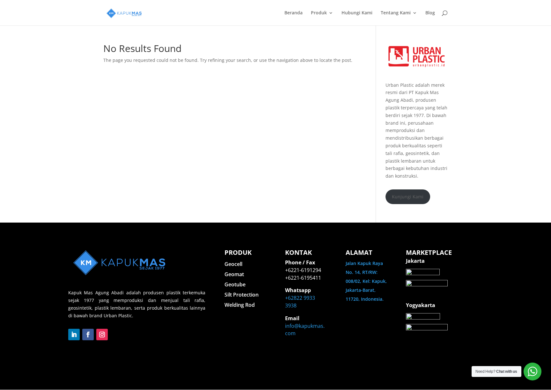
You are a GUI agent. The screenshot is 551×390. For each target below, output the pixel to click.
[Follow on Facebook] (88, 334)
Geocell (233, 264)
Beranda (293, 13)
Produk (319, 13)
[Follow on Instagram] (102, 334)
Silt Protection (241, 294)
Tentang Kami (396, 13)
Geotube (235, 284)
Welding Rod (239, 304)
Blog (430, 13)
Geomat (234, 274)
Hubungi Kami (357, 13)
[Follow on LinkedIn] (74, 334)
